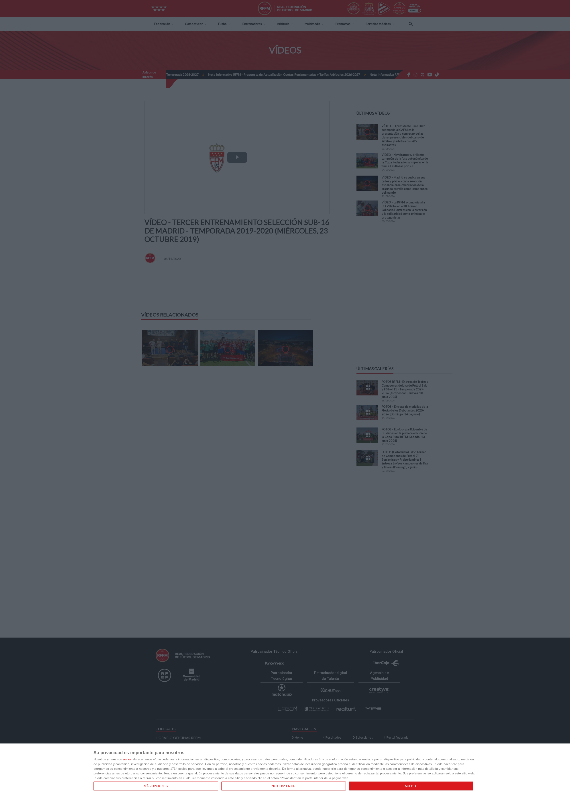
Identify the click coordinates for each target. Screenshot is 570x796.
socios (127, 759)
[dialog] (285, 770)
